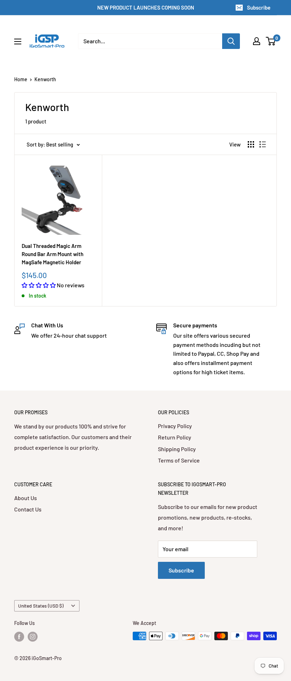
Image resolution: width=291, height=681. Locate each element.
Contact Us (28, 509)
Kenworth (45, 79)
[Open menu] (17, 41)
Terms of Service (179, 460)
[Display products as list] (262, 144)
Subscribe (258, 7)
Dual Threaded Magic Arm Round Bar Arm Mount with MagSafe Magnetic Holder (52, 254)
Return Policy (174, 437)
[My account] (256, 41)
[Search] (231, 41)
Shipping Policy (177, 448)
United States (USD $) (41, 606)
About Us (25, 497)
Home (20, 79)
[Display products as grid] (251, 144)
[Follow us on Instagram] (33, 637)
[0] (271, 41)
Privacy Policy (175, 425)
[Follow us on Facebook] (19, 637)
